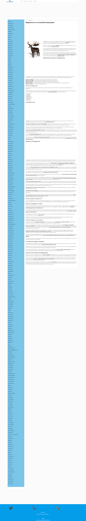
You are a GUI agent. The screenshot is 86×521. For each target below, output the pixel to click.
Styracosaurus (10, 446)
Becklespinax (10, 161)
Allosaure (9, 60)
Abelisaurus (10, 21)
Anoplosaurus (10, 92)
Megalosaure (10, 340)
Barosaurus (10, 153)
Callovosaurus (10, 192)
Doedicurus (10, 257)
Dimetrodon (10, 247)
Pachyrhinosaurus (11, 377)
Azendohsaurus (11, 141)
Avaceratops (10, 133)
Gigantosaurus (10, 283)
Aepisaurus (10, 37)
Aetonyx (9, 39)
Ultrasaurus (10, 473)
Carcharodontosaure (11, 200)
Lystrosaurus (10, 324)
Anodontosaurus (11, 90)
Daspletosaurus (11, 237)
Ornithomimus (10, 367)
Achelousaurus (10, 27)
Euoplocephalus (11, 275)
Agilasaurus (10, 45)
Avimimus (10, 137)
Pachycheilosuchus (11, 375)
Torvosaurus (10, 462)
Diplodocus (10, 253)
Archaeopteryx (10, 102)
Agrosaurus (10, 47)
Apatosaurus (10, 96)
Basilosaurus (10, 159)
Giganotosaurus (11, 281)
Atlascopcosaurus (11, 123)
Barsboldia (10, 155)
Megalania (10, 336)
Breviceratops (10, 182)
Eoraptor (9, 273)
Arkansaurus (10, 114)
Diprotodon (10, 255)
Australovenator (11, 127)
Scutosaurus (10, 426)
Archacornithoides (11, 104)
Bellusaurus (10, 163)
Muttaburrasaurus (11, 361)
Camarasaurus (10, 194)
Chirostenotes (10, 226)
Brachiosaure (10, 176)
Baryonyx (9, 157)
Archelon (9, 106)
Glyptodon (10, 289)
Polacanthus (10, 391)
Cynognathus (10, 235)
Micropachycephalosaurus (12, 349)
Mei (8, 344)
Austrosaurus (10, 131)
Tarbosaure (10, 454)
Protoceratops (10, 399)
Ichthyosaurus (10, 304)
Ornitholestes (10, 365)
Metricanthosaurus (11, 348)
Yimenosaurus (10, 479)
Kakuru (9, 310)
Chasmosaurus (10, 216)
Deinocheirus (10, 239)
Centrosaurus (10, 206)
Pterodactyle (10, 405)
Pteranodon (10, 403)
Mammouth (10, 334)
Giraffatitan (10, 287)
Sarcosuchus (10, 416)
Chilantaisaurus (11, 220)
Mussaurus (10, 359)
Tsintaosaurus (10, 467)
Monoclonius (10, 353)
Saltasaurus (10, 412)
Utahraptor (10, 475)
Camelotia (10, 196)
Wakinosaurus (10, 481)
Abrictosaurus (10, 23)
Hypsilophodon (10, 302)
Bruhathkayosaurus (11, 186)
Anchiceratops (10, 82)
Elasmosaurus (10, 269)
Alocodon (10, 62)
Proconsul (10, 395)
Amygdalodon (10, 76)
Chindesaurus (10, 222)
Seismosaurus (10, 428)
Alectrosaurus (10, 55)
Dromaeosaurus (11, 261)
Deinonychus (10, 241)
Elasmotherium (10, 271)
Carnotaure (10, 204)
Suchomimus (10, 448)
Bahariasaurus (10, 147)
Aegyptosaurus (10, 33)
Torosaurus (10, 460)
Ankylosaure (10, 88)
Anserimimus (10, 94)
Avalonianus (10, 135)
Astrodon (9, 121)
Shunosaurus (10, 432)
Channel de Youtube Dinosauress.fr (43, 514)
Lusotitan (9, 322)
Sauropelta (10, 420)
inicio (27, 20)
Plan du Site (43, 512)
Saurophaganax (11, 422)
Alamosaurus (10, 51)
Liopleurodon (10, 320)
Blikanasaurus (10, 169)
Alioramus (10, 57)
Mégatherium (10, 342)
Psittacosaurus (10, 401)
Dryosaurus (10, 263)
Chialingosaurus (11, 218)
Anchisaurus (10, 84)
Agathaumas (10, 43)
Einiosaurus (10, 267)
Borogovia (10, 171)
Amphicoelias (10, 72)
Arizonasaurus (10, 112)
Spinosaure (10, 436)
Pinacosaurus (10, 387)
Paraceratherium (11, 379)
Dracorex (9, 259)
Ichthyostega (10, 306)
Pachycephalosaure (11, 373)
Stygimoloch (10, 444)
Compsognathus (11, 230)
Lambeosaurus (10, 316)
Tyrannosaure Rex (11, 471)
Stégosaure (10, 442)
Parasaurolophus (11, 381)
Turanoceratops (11, 469)
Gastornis (10, 279)
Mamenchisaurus (11, 332)
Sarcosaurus (10, 414)
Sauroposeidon (10, 424)
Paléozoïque (25, 1)
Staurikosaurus (10, 438)
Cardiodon (10, 202)
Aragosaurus (10, 98)
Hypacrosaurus (10, 300)
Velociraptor (10, 477)
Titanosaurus (10, 458)
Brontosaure (10, 184)
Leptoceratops (10, 318)
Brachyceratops (11, 178)
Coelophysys (10, 228)
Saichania (10, 410)
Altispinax (10, 64)
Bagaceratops (10, 145)
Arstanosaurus (10, 117)
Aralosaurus (10, 100)
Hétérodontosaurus (11, 296)
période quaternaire (55, 46)
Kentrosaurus (10, 312)
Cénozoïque (35, 1)
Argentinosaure (11, 108)
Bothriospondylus (11, 173)
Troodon (9, 465)
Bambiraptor (10, 149)
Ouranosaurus (10, 369)
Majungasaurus (11, 330)
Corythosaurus (10, 232)
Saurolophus (10, 418)
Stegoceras (10, 440)
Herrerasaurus (10, 294)
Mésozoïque (30, 1)
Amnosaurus (10, 70)
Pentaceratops (10, 383)
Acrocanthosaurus (11, 29)
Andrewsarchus (11, 86)
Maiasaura (10, 328)
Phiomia (9, 385)
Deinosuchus (10, 243)
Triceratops (10, 464)
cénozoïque (58, 45)
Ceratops (9, 208)
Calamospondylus (11, 190)
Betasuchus (10, 165)
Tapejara (9, 452)
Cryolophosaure (11, 233)
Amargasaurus (10, 66)
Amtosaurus (10, 74)
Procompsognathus (11, 393)
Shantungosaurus (11, 430)
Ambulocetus (10, 68)
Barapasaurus (10, 151)
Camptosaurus (10, 198)
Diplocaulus (10, 251)
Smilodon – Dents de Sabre (12, 434)
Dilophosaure (10, 245)
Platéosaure (10, 389)
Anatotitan (10, 80)
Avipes (9, 139)
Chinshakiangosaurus (12, 224)
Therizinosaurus (11, 456)
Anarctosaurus (10, 78)
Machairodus (10, 326)
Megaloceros (10, 338)
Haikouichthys (10, 292)
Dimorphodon (10, 249)
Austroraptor (10, 129)
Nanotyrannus (10, 363)
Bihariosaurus (10, 167)
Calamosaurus (10, 188)
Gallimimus (10, 277)
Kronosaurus (10, 314)
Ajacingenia (10, 49)
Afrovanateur (10, 41)
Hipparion (10, 298)
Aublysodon (10, 125)
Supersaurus (10, 450)
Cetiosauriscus (10, 212)
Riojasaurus (10, 408)
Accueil (21, 1)
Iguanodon (10, 308)
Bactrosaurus (10, 143)
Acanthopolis (10, 25)
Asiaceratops (10, 119)
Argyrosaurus (10, 110)
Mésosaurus (10, 346)
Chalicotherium (10, 214)
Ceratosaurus (10, 210)
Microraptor (10, 351)
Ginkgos (9, 285)
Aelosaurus (10, 35)
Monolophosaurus (11, 355)
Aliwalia (9, 58)
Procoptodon (10, 397)
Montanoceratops (11, 357)
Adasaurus (10, 31)
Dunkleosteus (10, 265)
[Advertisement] (34, 10)
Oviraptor (10, 371)
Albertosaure (10, 53)
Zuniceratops (10, 483)
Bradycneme (10, 180)
